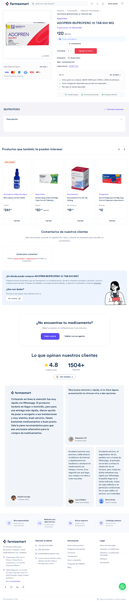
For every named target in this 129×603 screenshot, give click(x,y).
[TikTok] (23, 587)
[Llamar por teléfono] (98, 4)
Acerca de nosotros (76, 545)
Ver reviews (13, 298)
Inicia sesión (113, 4)
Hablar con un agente (75, 336)
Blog (69, 567)
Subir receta (50, 336)
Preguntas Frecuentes (76, 549)
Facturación (104, 562)
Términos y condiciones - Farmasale (110, 554)
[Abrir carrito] (122, 3)
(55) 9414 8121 (43, 550)
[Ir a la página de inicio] (17, 4)
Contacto (71, 553)
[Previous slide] (118, 149)
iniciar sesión (18, 258)
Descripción (12, 119)
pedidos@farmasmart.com (48, 554)
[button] (91, 3)
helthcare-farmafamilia (89, 11)
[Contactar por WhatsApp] (103, 4)
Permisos (103, 559)
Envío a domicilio (74, 560)
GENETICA (73, 66)
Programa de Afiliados (76, 564)
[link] (74, 14)
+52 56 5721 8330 (45, 546)
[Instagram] (11, 587)
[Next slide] (124, 149)
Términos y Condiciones (109, 549)
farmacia (60, 11)
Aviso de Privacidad (108, 545)
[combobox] (70, 50)
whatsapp (97, 283)
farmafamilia (72, 11)
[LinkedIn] (17, 587)
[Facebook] (5, 587)
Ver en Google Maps (13, 581)
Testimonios (72, 556)
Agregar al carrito (86, 51)
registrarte (31, 258)
